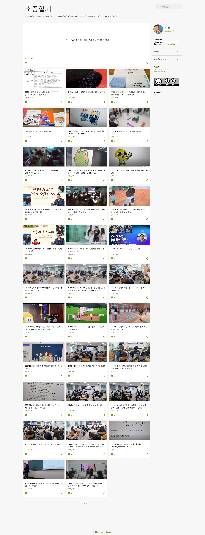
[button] (147, 63)
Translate (171, 44)
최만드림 (168, 28)
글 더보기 (86, 503)
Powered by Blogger (104, 532)
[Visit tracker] (155, 95)
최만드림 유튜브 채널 (161, 71)
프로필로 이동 (169, 31)
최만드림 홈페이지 (160, 69)
